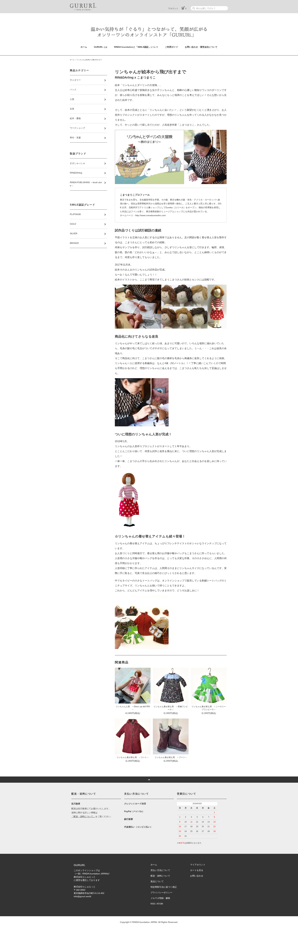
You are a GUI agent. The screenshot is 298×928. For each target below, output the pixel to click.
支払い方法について (160, 870)
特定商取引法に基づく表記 (164, 887)
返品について (157, 881)
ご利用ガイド (171, 47)
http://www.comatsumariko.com (150, 215)
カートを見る (196, 870)
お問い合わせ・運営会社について (201, 47)
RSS (153, 903)
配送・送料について (160, 876)
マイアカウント (197, 864)
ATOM (160, 903)
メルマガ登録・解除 (160, 898)
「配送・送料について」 (83, 816)
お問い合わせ (196, 876)
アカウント (173, 8)
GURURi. (100, 47)
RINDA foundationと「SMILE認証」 (136, 47)
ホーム (84, 47)
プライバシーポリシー (161, 892)
